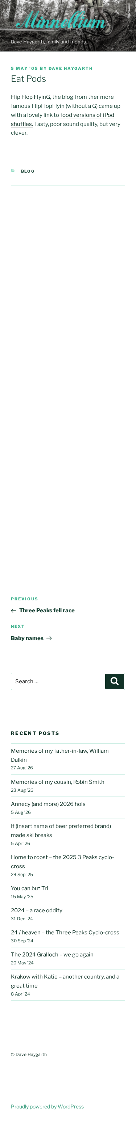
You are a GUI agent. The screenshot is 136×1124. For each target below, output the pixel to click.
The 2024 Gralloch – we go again (52, 954)
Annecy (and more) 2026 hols (48, 804)
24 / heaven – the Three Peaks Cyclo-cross (65, 932)
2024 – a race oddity (36, 910)
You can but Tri (29, 888)
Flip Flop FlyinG (30, 97)
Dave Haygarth (71, 68)
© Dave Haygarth (29, 1054)
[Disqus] (68, 276)
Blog (28, 171)
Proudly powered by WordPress (47, 1106)
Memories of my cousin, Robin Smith (57, 782)
